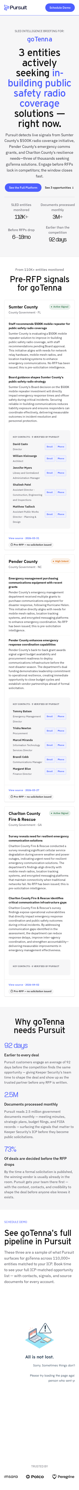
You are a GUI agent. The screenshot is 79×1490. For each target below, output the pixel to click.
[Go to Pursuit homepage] (15, 8)
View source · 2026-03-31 (24, 538)
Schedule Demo (60, 8)
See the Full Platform (23, 187)
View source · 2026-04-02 (24, 984)
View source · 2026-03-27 (24, 790)
